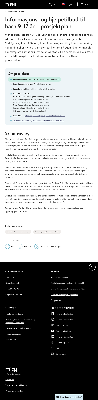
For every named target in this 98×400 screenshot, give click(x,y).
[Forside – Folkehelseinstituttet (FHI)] (11, 4)
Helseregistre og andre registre (18, 328)
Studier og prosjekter (14, 314)
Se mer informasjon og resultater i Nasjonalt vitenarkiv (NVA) (38, 120)
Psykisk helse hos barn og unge (18, 232)
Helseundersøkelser (13, 334)
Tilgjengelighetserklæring (16, 385)
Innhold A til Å (11, 339)
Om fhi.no (9, 379)
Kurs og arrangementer (60, 277)
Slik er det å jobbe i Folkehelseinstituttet (67, 288)
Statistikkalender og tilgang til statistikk (67, 283)
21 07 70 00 (14, 288)
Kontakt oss (10, 277)
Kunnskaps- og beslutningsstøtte (47, 232)
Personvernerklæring (14, 391)
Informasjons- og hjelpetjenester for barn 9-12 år (45, 115)
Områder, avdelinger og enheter (64, 294)
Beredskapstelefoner (14, 283)
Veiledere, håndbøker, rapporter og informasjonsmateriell (20, 321)
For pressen (56, 300)
